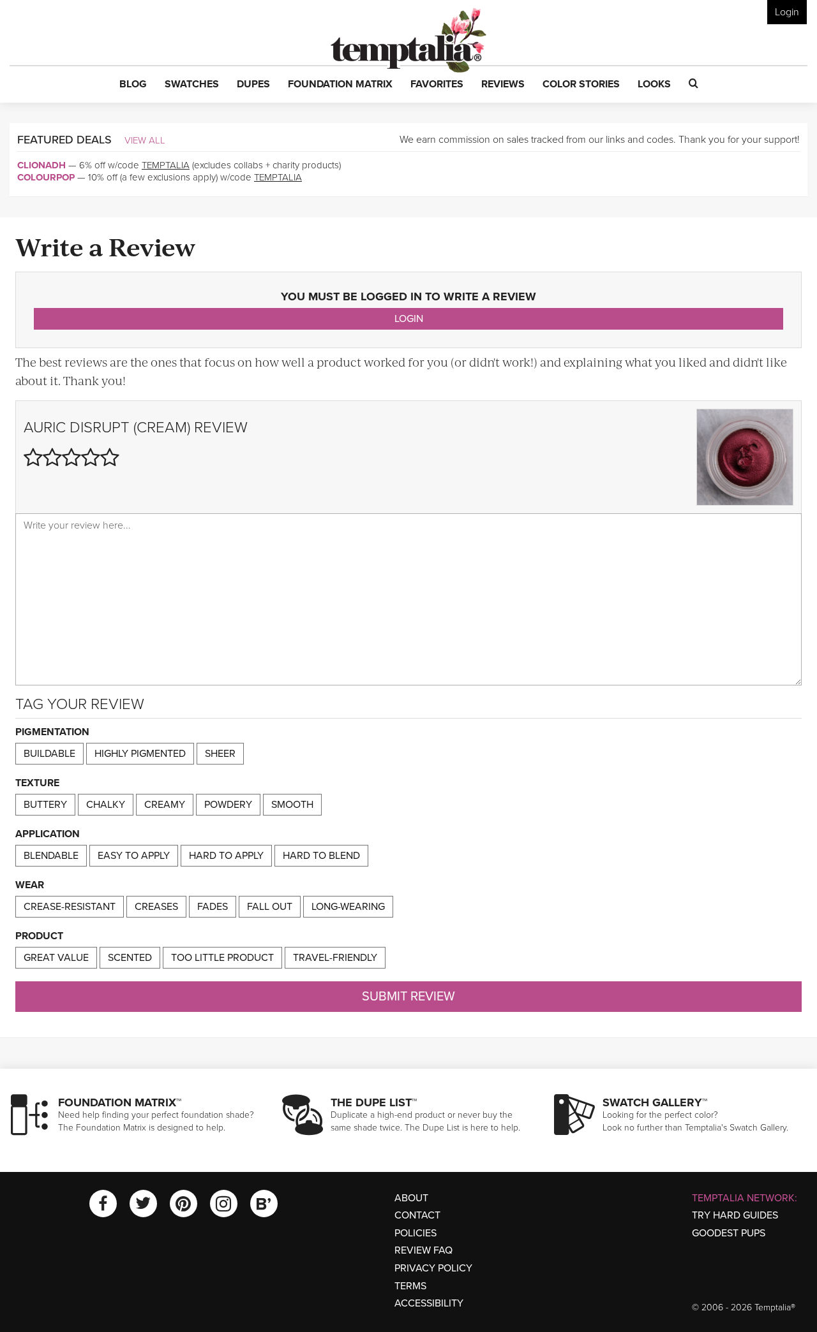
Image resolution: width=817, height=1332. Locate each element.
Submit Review (408, 996)
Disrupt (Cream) (130, 427)
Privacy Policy (433, 1268)
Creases (156, 906)
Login (787, 12)
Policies (415, 1233)
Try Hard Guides (735, 1215)
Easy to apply (134, 855)
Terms (410, 1286)
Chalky (105, 804)
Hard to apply (226, 855)
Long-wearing (348, 906)
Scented (130, 957)
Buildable (49, 753)
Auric (45, 427)
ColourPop (46, 177)
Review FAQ (423, 1250)
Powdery (228, 804)
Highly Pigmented (140, 753)
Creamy (164, 804)
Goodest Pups (728, 1233)
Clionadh (41, 165)
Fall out (269, 906)
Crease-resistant (70, 906)
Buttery (45, 804)
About (411, 1198)
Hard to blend (321, 855)
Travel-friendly (335, 957)
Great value (56, 957)
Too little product (222, 957)
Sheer (220, 753)
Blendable (51, 855)
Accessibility (428, 1303)
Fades (212, 906)
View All (144, 140)
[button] (133, 84)
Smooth (292, 804)
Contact (417, 1215)
